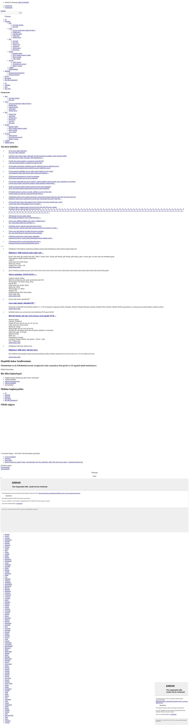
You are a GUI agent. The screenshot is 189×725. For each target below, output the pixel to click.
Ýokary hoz (16, 44)
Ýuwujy (7, 134)
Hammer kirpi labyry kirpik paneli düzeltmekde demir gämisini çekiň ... (31, 238)
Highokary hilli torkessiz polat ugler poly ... (26, 253)
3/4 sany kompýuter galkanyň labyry (24, 30)
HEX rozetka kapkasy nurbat (22, 55)
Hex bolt (15, 27)
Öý (6, 19)
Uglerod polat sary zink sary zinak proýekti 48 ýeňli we (26, 193)
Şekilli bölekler (13, 69)
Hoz (10, 39)
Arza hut (15, 41)
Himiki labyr (16, 32)
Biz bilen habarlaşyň (11, 80)
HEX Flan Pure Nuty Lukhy (58, 462)
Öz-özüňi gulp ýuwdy (19, 64)
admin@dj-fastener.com (12, 381)
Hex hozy (16, 43)
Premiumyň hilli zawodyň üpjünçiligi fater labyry (24, 243)
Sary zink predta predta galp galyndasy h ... (22, 223)
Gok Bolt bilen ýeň (32, 462)
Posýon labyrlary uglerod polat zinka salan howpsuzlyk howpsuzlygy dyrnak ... (33, 228)
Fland (23, 462)
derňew (11, 267)
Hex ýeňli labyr (43, 462)
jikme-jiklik (16, 267)
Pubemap (8, 458)
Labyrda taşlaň (17, 34)
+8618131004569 (23, 2)
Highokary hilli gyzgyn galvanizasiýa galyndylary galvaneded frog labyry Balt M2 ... (35, 199)
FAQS (7, 76)
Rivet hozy (16, 50)
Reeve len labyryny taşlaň (13, 462)
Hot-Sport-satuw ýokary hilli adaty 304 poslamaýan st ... (26, 158)
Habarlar (7, 71)
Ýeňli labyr (16, 35)
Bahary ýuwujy (17, 66)
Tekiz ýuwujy (17, 62)
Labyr (10, 28)
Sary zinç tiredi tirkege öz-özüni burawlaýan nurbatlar (25, 233)
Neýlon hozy (17, 48)
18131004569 (9, 385)
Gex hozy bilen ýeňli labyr (17, 152)
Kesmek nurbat (17, 53)
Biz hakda (8, 78)
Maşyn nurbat (17, 57)
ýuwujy (11, 60)
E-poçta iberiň (5, 467)
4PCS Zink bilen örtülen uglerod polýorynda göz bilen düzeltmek (29, 188)
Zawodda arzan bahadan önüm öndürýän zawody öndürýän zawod (29, 168)
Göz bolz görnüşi (18, 25)
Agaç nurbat (16, 59)
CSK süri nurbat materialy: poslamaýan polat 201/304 (25, 163)
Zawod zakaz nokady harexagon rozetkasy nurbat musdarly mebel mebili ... (32, 183)
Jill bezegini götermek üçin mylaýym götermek (23, 178)
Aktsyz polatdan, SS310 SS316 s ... (23, 274)
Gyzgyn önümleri (10, 457)
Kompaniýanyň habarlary (17, 73)
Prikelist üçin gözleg (7, 369)
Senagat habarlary (14, 74)
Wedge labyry (17, 37)
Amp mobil (8, 460)
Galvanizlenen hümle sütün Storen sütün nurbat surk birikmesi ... (29, 173)
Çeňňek (11, 67)
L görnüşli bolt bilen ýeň (75, 462)
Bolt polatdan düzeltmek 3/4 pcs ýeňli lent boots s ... (25, 217)
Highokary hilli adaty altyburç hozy (23, 350)
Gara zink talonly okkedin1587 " (22, 303)
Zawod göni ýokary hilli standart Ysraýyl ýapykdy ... (25, 204)
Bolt (10, 23)
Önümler (7, 21)
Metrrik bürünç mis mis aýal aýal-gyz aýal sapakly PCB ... (32, 316)
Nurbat (11, 51)
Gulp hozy (16, 46)
